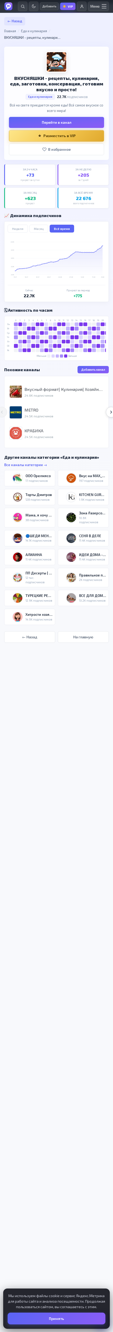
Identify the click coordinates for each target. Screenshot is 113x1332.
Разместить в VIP (59, 135)
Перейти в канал (56, 122)
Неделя (17, 228)
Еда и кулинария (34, 31)
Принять (56, 1318)
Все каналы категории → (25, 465)
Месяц (39, 228)
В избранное (59, 149)
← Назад (14, 21)
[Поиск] (22, 6)
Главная (10, 31)
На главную (83, 637)
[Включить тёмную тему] (33, 6)
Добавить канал (93, 369)
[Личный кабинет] (81, 6)
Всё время (62, 228)
